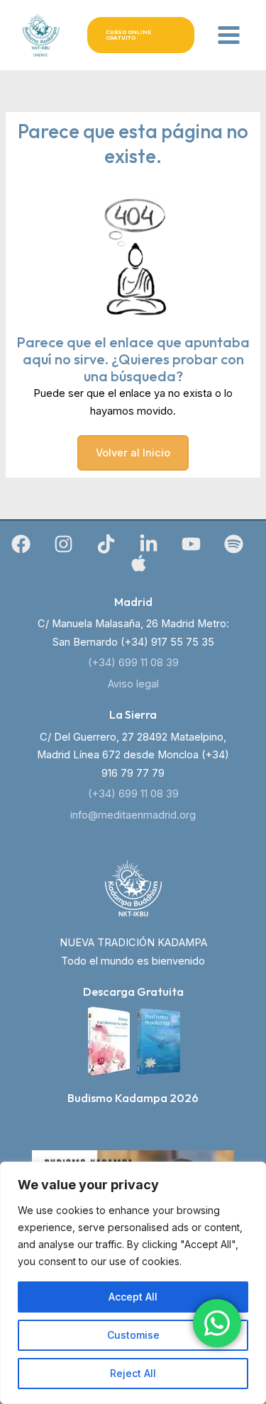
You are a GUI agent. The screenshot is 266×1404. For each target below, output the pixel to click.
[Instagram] (63, 544)
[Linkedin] (148, 544)
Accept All (133, 1297)
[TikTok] (106, 544)
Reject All (133, 1373)
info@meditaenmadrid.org (133, 815)
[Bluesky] (138, 563)
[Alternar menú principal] (229, 35)
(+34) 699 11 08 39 (133, 662)
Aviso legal (133, 684)
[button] (140, 35)
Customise (133, 1335)
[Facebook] (21, 544)
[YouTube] (191, 544)
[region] (133, 1283)
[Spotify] (233, 544)
